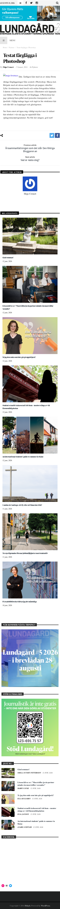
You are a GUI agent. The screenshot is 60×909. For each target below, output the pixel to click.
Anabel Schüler (24, 827)
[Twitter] (31, 3)
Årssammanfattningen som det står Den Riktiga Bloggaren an (30, 148)
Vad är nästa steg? (30, 159)
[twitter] (52, 135)
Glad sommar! (7, 257)
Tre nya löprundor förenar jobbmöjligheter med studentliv (25, 553)
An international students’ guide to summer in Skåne (22, 456)
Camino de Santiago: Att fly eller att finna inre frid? (22, 505)
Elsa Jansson (23, 814)
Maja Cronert (8, 67)
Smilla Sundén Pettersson (29, 773)
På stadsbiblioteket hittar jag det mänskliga (19, 601)
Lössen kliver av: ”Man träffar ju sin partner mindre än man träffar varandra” (35, 783)
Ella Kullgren (24, 798)
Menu (12, 40)
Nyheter (11, 47)
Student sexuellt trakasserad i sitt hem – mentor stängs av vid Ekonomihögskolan (36, 809)
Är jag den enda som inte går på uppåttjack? (19, 357)
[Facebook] (26, 3)
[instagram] (36, 3)
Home (5, 47)
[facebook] (57, 135)
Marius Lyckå (23, 788)
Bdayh (27, 905)
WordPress (45, 905)
